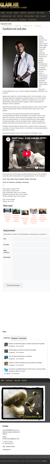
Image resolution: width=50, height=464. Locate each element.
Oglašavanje (13, 20)
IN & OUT (10, 13)
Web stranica (6, 251)
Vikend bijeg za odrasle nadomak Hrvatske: (22, 350)
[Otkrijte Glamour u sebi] (13, 8)
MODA (16, 13)
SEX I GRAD (40, 13)
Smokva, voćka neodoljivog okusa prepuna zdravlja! (25, 362)
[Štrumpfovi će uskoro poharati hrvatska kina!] (7, 210)
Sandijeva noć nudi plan (14, 29)
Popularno (14, 338)
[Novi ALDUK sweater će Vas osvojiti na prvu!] (34, 211)
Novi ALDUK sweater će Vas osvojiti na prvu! (33, 219)
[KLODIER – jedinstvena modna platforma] (16, 211)
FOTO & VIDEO (29, 16)
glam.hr (38, 26)
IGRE (37, 16)
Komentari (22, 338)
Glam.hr (44, 461)
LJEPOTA (23, 13)
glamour (18, 26)
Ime (4, 239)
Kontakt (43, 16)
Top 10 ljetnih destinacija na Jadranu (20, 356)
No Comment (20, 346)
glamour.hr (28, 26)
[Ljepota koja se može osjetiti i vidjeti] (25, 212)
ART (14, 16)
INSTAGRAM (32, 20)
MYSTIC (20, 16)
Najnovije (7, 338)
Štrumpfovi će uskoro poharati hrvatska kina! (7, 217)
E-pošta (6, 244)
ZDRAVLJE (31, 13)
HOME (3, 13)
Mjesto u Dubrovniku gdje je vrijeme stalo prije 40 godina (27, 343)
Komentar (6, 257)
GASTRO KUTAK (6, 16)
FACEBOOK (23, 20)
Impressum (4, 20)
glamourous (7, 26)
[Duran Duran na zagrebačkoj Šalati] (43, 211)
